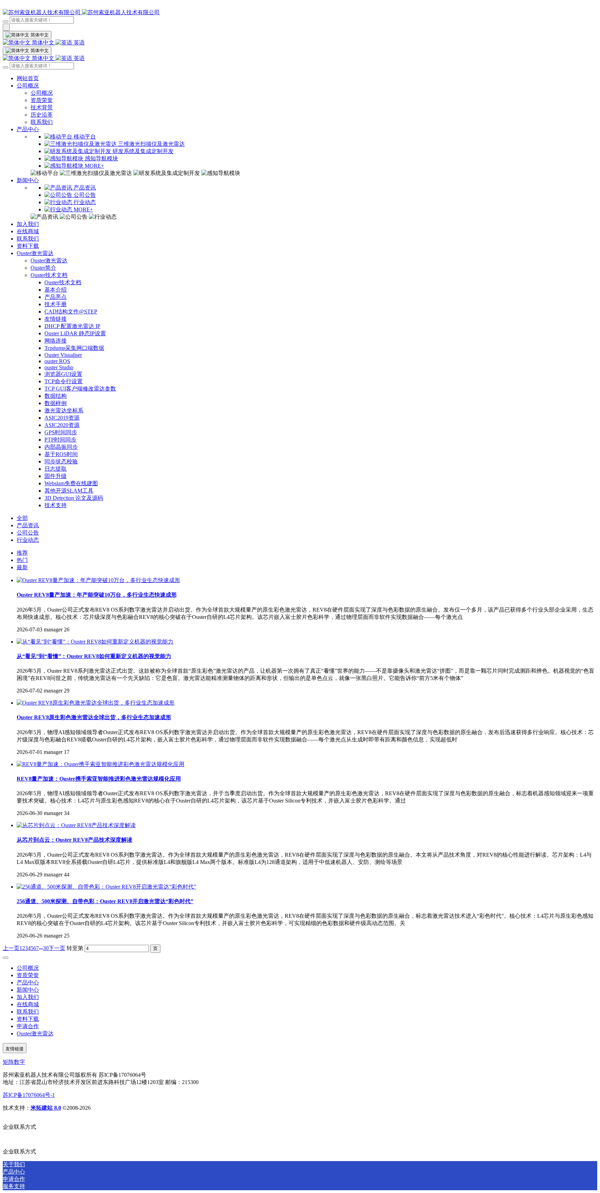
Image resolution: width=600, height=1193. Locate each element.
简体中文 (43, 42)
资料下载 (28, 246)
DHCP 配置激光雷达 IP (72, 326)
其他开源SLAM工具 (68, 491)
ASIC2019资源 (62, 418)
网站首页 (28, 78)
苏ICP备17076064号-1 (29, 1095)
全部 (22, 518)
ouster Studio (58, 367)
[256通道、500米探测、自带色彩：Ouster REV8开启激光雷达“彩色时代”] (106, 887)
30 (46, 948)
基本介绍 (55, 290)
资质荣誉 (42, 100)
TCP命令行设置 (63, 381)
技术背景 (42, 107)
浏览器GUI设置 (63, 374)
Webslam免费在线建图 (71, 483)
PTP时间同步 (60, 440)
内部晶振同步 (61, 447)
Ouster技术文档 (49, 275)
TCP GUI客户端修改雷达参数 (80, 389)
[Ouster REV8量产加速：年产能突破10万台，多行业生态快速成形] (98, 580)
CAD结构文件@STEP (70, 311)
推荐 (22, 553)
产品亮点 (55, 297)
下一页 (57, 948)
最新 (22, 567)
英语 (78, 42)
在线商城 (28, 231)
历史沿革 (42, 115)
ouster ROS (57, 361)
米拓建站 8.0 (46, 1108)
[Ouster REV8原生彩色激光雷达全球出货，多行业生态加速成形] (96, 703)
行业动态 (28, 540)
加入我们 (28, 224)
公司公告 (28, 533)
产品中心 (28, 129)
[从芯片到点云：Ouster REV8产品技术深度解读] (76, 825)
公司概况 (28, 86)
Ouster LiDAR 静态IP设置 (75, 333)
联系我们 (42, 122)
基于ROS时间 (61, 454)
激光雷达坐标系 (63, 410)
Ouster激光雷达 (35, 253)
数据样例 (55, 403)
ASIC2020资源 (62, 425)
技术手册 (55, 304)
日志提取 (55, 469)
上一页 (11, 948)
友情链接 (55, 319)
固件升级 (55, 476)
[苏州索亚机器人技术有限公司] (300, 12)
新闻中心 (28, 180)
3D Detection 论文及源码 (73, 498)
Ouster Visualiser (63, 355)
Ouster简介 (43, 268)
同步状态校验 (61, 461)
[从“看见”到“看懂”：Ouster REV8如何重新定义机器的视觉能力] (95, 642)
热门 (22, 560)
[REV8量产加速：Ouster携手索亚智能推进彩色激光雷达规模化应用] (100, 764)
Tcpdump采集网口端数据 (74, 348)
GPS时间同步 (60, 432)
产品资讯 (28, 525)
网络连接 (55, 341)
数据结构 (55, 396)
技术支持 (55, 505)
